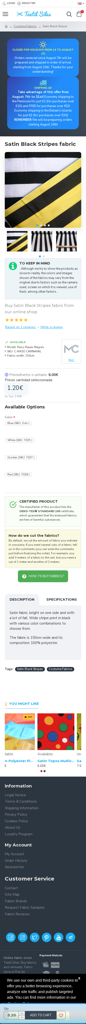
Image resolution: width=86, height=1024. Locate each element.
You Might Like (24, 704)
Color (8, 417)
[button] (37, 225)
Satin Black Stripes (30, 669)
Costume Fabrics (25, 26)
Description (22, 599)
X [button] (79, 978)
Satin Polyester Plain (23, 761)
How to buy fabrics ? (46, 576)
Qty (6, 1009)
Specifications (61, 599)
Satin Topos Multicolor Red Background (62, 761)
